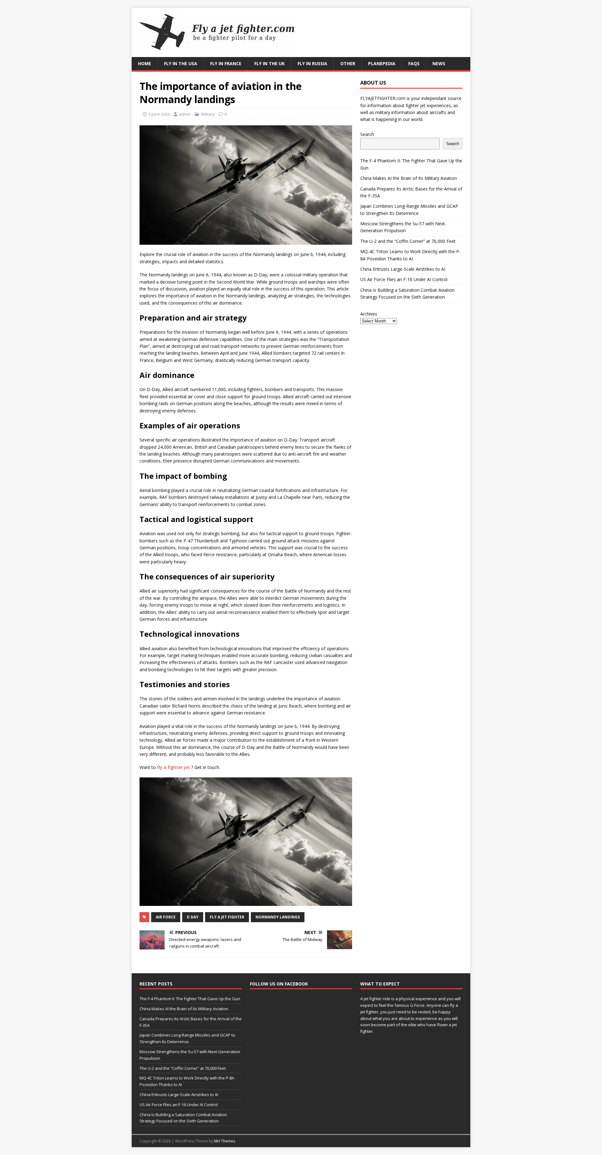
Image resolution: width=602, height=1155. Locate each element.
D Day (192, 917)
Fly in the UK (269, 63)
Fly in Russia (312, 63)
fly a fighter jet (173, 767)
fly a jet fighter (227, 917)
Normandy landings (278, 917)
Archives (368, 314)
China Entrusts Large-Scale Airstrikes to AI (402, 269)
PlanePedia (381, 63)
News (438, 63)
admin (185, 114)
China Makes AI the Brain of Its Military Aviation (408, 178)
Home (144, 63)
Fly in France (225, 63)
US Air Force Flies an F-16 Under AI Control (403, 279)
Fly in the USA (180, 63)
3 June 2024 (159, 114)
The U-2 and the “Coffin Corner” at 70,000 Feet (408, 241)
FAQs (414, 63)
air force (166, 917)
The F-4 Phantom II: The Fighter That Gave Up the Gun (190, 998)
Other (347, 63)
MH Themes (224, 1141)
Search (367, 134)
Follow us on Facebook (279, 984)
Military (208, 114)
